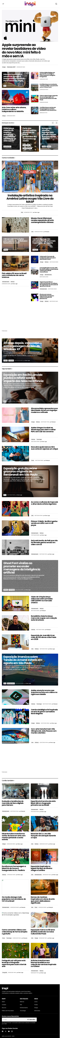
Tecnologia (39, 439)
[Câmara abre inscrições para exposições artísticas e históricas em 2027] (15, 244)
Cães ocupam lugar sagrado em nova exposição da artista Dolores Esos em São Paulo (49, 97)
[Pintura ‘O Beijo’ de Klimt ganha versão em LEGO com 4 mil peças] (15, 528)
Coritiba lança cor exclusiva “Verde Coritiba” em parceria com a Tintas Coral (49, 86)
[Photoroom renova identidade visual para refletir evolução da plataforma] (34, 297)
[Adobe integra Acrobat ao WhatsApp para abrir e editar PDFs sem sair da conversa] (15, 434)
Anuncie (4, 1007)
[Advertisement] (30, 319)
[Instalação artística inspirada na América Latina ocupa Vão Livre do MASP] (30, 177)
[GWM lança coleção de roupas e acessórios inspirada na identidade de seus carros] (11, 138)
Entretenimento (7, 146)
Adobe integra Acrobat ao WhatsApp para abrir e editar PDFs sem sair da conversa (43, 429)
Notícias (49, 146)
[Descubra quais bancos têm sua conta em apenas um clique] (15, 453)
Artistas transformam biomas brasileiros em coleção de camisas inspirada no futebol (43, 963)
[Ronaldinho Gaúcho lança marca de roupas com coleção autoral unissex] (15, 623)
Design (4, 67)
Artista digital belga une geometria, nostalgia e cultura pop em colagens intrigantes (47, 74)
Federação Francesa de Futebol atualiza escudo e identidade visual (48, 258)
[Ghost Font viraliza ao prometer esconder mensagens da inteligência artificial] (30, 576)
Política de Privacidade (8, 1010)
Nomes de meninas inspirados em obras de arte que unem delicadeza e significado (43, 900)
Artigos (4, 115)
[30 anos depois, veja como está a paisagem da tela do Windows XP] (30, 350)
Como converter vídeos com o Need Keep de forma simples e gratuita (14, 932)
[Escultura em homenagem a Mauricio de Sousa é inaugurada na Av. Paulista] (15, 856)
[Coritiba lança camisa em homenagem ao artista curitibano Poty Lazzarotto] (34, 110)
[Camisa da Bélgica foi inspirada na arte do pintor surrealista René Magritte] (15, 716)
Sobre (3, 1001)
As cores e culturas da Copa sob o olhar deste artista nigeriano (44, 503)
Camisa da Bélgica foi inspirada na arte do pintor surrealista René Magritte (44, 712)
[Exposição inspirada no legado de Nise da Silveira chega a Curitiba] (44, 856)
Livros (36, 1001)
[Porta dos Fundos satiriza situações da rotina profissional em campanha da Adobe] (30, 139)
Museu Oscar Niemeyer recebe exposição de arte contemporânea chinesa (42, 220)
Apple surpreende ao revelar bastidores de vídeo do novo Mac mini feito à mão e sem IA (24, 50)
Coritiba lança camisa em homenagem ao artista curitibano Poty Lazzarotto (48, 109)
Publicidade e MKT (11, 67)
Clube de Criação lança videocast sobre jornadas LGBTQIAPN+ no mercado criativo (42, 600)
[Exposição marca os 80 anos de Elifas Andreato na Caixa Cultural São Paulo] (44, 920)
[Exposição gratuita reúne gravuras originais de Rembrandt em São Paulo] (30, 481)
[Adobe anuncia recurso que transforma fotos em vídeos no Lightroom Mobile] (15, 697)
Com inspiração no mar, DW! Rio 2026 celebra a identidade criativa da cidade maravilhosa (49, 270)
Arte (5, 85)
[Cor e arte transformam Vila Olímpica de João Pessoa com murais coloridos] (15, 735)
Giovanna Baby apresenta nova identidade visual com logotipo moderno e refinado (44, 410)
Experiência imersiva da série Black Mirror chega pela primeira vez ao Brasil (43, 803)
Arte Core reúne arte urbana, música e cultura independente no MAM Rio (14, 109)
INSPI (3, 999)
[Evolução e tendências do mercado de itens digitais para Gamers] (15, 791)
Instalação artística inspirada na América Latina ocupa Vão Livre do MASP (29, 198)
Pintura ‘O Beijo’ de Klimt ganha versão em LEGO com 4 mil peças (44, 523)
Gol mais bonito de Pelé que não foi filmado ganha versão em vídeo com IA (44, 542)
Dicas (32, 460)
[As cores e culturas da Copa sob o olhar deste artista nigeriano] (15, 508)
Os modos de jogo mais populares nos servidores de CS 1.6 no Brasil (14, 899)
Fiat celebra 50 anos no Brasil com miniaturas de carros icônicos (14, 275)
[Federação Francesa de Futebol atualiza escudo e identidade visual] (34, 259)
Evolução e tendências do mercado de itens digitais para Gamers (13, 803)
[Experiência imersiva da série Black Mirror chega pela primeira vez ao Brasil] (44, 791)
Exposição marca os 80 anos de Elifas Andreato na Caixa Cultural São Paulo (43, 932)
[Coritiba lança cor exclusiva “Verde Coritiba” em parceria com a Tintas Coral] (34, 87)
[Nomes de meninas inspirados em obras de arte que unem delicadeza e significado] (44, 887)
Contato (4, 1004)
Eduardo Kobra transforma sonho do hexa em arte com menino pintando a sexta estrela (14, 836)
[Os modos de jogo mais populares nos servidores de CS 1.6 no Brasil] (15, 887)
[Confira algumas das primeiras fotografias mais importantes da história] (44, 244)
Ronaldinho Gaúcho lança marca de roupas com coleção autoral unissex (44, 618)
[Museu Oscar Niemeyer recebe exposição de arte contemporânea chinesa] (15, 225)
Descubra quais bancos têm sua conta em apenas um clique (44, 448)
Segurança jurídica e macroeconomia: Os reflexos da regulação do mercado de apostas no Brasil (49, 284)
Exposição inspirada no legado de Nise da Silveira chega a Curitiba (41, 868)
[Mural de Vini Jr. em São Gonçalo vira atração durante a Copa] (44, 824)
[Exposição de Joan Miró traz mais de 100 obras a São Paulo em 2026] (15, 642)
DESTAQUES (24, 999)
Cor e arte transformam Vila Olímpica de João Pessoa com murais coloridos (43, 731)
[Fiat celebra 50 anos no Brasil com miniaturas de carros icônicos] (15, 263)
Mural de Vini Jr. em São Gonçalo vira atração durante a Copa (43, 836)
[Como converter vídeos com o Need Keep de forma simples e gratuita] (15, 920)
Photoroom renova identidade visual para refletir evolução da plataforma (47, 296)
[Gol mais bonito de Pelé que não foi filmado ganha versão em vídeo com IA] (15, 547)
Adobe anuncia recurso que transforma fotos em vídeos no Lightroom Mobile (44, 692)
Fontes (36, 1004)
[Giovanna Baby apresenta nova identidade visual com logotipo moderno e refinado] (15, 415)
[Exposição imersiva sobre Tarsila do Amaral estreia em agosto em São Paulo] (30, 670)
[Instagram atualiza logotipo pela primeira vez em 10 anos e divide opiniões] (49, 138)
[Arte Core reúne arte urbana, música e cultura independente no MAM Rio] (15, 97)
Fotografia (35, 249)
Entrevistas (37, 1010)
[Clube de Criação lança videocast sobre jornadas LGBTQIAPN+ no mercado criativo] (15, 603)
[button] (3, 4)
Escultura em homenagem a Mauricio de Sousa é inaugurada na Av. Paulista (14, 868)
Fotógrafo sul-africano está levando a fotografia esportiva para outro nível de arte (14, 963)
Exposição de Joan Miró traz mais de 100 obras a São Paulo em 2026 (43, 637)
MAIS (36, 999)
